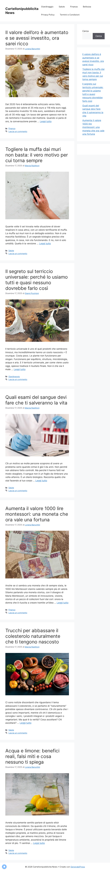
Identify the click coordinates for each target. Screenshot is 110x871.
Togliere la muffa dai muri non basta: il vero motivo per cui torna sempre (36, 154)
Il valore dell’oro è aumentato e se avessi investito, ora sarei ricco (36, 37)
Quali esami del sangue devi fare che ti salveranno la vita (36, 400)
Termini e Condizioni (70, 14)
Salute (62, 6)
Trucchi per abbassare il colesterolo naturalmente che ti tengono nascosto (32, 636)
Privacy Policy (47, 14)
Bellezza (87, 6)
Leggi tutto (46, 121)
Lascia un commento (17, 131)
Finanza (74, 6)
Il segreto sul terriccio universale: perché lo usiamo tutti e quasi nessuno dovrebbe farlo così (36, 279)
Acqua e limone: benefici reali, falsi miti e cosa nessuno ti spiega (32, 756)
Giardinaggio (47, 6)
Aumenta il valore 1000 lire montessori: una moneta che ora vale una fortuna (36, 514)
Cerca (85, 31)
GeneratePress (78, 867)
